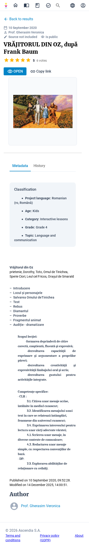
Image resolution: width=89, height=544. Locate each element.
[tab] (6, 5)
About (79, 535)
